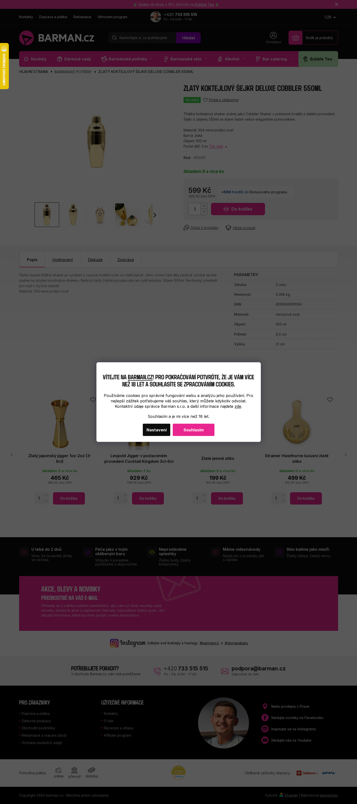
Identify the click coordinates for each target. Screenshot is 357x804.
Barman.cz (140, 377)
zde (238, 406)
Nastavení (156, 429)
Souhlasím (194, 429)
